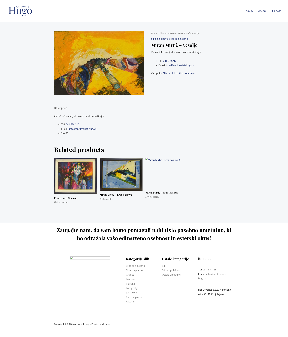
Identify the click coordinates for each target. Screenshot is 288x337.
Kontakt (276, 11)
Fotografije (132, 288)
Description (60, 108)
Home (154, 33)
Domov (249, 11)
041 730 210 (169, 61)
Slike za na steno (167, 33)
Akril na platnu (134, 297)
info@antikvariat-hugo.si (180, 65)
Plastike (130, 283)
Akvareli (130, 301)
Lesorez (130, 279)
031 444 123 (209, 269)
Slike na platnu (159, 38)
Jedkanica (131, 292)
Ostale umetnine (171, 274)
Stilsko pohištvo (171, 270)
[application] (267, 11)
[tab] (60, 108)
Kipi (164, 265)
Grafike (130, 274)
